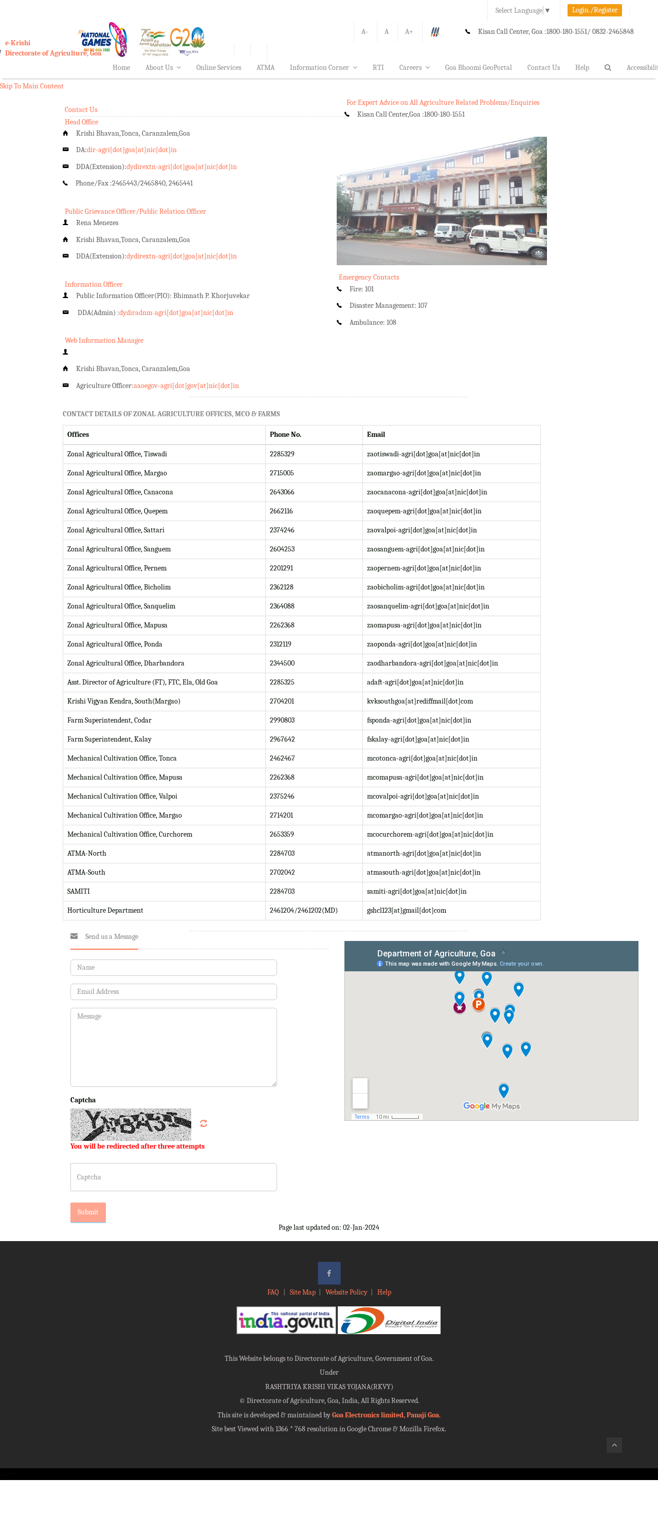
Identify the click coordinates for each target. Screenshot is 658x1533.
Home (121, 67)
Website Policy (346, 1292)
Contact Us (543, 67)
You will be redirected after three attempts (137, 1146)
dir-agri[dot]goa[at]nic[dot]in (132, 149)
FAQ (273, 1292)
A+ (409, 31)
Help (582, 67)
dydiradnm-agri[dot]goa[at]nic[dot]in (176, 312)
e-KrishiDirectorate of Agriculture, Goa (53, 48)
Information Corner (319, 67)
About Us (159, 67)
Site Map (303, 1292)
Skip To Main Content (32, 86)
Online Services (218, 67)
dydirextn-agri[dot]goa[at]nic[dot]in (181, 166)
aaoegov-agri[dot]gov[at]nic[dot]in (186, 385)
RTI (378, 67)
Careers (410, 67)
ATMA (266, 67)
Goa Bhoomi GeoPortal (478, 67)
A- (364, 31)
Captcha (83, 1100)
